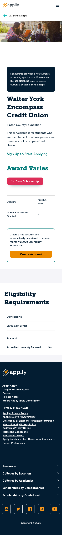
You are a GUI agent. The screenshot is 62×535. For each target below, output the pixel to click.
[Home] (11, 5)
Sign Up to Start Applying (27, 154)
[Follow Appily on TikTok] (42, 509)
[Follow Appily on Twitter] (18, 509)
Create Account (31, 254)
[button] (14, 181)
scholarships (22, 81)
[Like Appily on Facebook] (30, 509)
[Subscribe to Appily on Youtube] (55, 509)
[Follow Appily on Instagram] (6, 509)
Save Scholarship (27, 181)
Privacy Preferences (14, 443)
